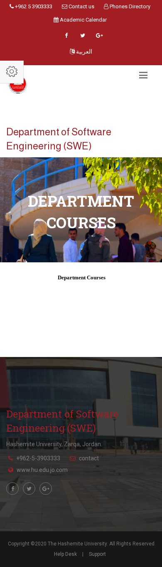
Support (97, 554)
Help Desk (65, 554)
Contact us (80, 6)
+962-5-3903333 (38, 458)
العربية (83, 51)
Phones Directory (129, 6)
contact (89, 458)
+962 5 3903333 (33, 6)
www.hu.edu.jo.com (42, 470)
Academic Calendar (83, 20)
